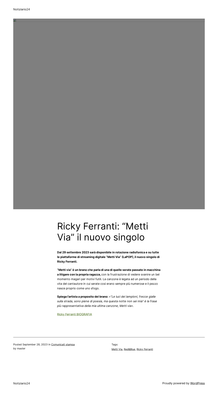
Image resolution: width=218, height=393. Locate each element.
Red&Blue (129, 349)
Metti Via (117, 349)
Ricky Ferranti (145, 349)
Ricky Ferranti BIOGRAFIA (74, 314)
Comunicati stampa (63, 344)
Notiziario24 (21, 9)
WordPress (197, 383)
